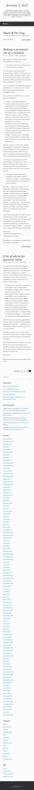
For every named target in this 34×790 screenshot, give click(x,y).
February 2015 (7, 551)
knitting (5, 740)
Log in (5, 768)
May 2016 (6, 522)
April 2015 (6, 546)
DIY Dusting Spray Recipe (11, 389)
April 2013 (6, 597)
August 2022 (7, 479)
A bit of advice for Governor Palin (14, 258)
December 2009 (8, 672)
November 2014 (8, 557)
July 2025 (6, 447)
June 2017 (6, 508)
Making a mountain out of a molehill (15, 51)
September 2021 (8, 484)
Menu (6, 24)
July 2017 (6, 506)
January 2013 (7, 605)
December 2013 (8, 575)
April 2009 (6, 690)
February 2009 (7, 696)
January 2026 (7, 439)
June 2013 (6, 591)
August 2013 (7, 586)
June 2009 (6, 688)
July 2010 (6, 658)
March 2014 (6, 570)
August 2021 (7, 487)
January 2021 (7, 492)
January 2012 (7, 637)
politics (5, 751)
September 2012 (8, 615)
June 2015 (6, 543)
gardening (6, 737)
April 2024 (6, 457)
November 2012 (8, 610)
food (4, 735)
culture (5, 729)
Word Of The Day (14, 33)
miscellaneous (7, 743)
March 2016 (6, 527)
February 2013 (7, 602)
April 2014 (6, 567)
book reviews (7, 727)
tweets (5, 756)
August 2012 (7, 618)
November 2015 (8, 535)
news (4, 745)
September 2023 (8, 465)
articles (5, 724)
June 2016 (6, 519)
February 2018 (7, 503)
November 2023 (8, 463)
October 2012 (7, 613)
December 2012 (8, 607)
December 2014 (8, 554)
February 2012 (7, 634)
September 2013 (8, 583)
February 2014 (7, 573)
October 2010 (7, 653)
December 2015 (8, 532)
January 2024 (7, 460)
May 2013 (6, 594)
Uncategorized (7, 759)
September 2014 (8, 559)
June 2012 (6, 624)
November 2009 (8, 674)
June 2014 (6, 565)
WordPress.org (7, 776)
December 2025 (8, 441)
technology (6, 753)
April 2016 (6, 524)
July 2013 (6, 589)
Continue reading (26, 39)
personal (5, 748)
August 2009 (7, 682)
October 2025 (7, 444)
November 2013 (8, 578)
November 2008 (8, 704)
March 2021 (6, 490)
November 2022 (8, 476)
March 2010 (6, 664)
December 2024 (8, 452)
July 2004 (6, 712)
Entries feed (6, 771)
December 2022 (8, 474)
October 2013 (7, 581)
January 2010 (7, 669)
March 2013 (6, 599)
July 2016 (6, 516)
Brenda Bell (25, 35)
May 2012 (6, 626)
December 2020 (8, 495)
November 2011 (8, 642)
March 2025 (6, 449)
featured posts (7, 732)
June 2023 (6, 468)
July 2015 (6, 540)
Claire (5, 422)
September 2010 (8, 656)
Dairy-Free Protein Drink (10, 386)
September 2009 (8, 680)
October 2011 (7, 645)
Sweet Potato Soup (9, 394)
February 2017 (7, 511)
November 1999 (8, 715)
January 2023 (7, 471)
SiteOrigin (15, 786)
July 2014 (6, 562)
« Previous (16, 370)
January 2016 (7, 530)
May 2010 (6, 661)
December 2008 (8, 701)
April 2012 (6, 629)
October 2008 (7, 707)
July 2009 (6, 685)
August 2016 (7, 514)
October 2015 (7, 538)
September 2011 (8, 648)
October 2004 (7, 709)
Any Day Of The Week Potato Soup (14, 391)
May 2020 (6, 500)
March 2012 (6, 632)
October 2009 (7, 677)
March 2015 (6, 549)
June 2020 (6, 498)
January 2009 (7, 699)
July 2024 (6, 455)
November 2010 (8, 650)
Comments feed (8, 774)
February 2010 (7, 666)
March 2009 (6, 693)
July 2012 (6, 621)
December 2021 (8, 482)
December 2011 (8, 640)
